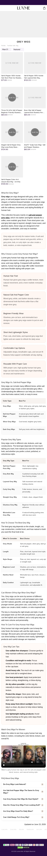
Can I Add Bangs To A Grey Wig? (16, 817)
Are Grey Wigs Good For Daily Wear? (18, 811)
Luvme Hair (20, 851)
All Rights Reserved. (29, 851)
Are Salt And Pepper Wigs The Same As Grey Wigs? (21, 791)
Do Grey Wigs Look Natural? (14, 784)
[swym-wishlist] (6, 8)
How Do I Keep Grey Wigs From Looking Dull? (21, 805)
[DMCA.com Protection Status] (23, 847)
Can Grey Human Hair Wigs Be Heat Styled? (20, 799)
